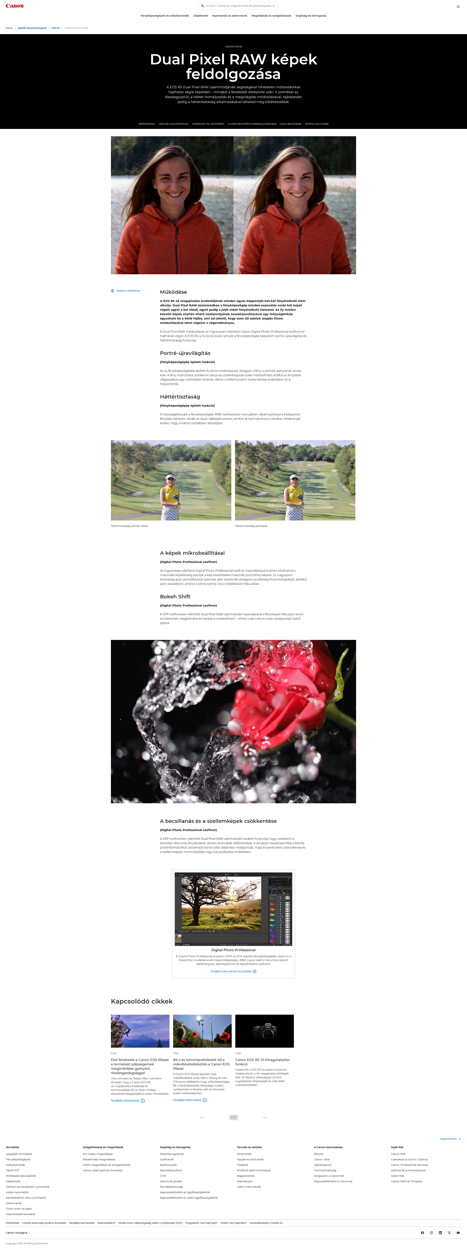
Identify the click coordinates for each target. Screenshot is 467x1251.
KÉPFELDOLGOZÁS (317, 123)
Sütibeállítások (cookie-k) (266, 1223)
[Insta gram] (431, 1232)
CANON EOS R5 (233, 46)
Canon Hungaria (17, 1232)
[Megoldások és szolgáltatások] (292, 16)
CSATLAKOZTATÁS (291, 123)
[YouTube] (458, 1232)
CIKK (114, 1053)
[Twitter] (449, 1232)
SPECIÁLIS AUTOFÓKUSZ (173, 123)
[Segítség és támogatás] (327, 16)
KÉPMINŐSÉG (146, 123)
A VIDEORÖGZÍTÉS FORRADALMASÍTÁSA (252, 123)
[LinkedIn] (440, 1232)
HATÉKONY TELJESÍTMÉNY (208, 123)
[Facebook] (422, 1232)
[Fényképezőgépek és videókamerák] (190, 16)
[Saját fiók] (458, 6)
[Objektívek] (209, 16)
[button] (202, 1117)
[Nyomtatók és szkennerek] (248, 16)
